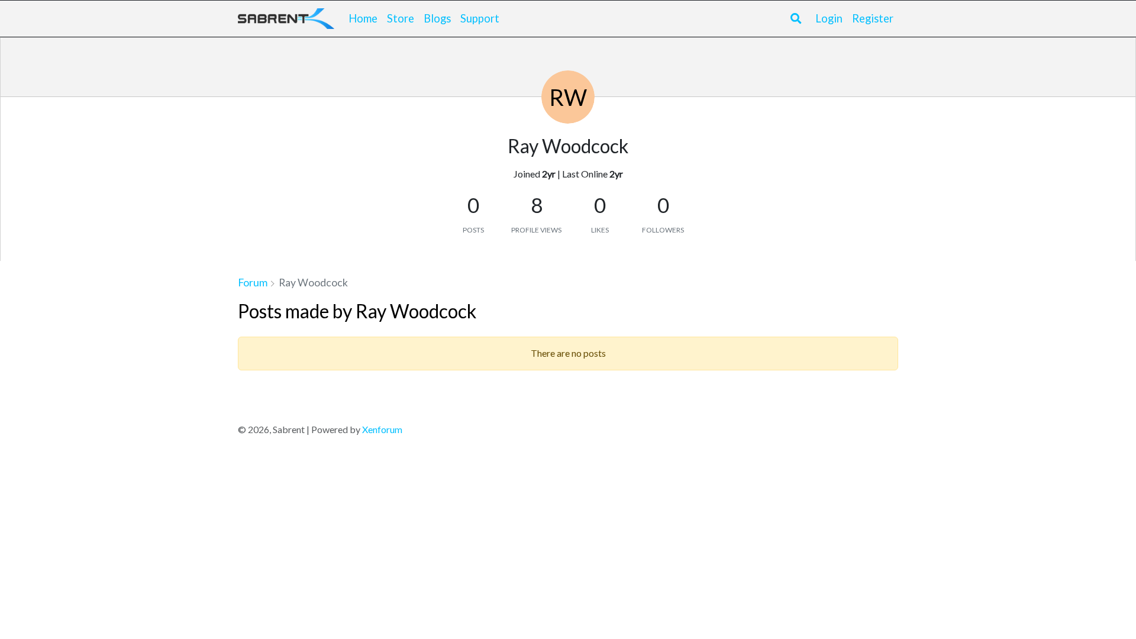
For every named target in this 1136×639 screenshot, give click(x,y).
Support (479, 18)
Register (872, 18)
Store (400, 18)
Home (362, 18)
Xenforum (382, 429)
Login (829, 18)
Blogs (437, 18)
